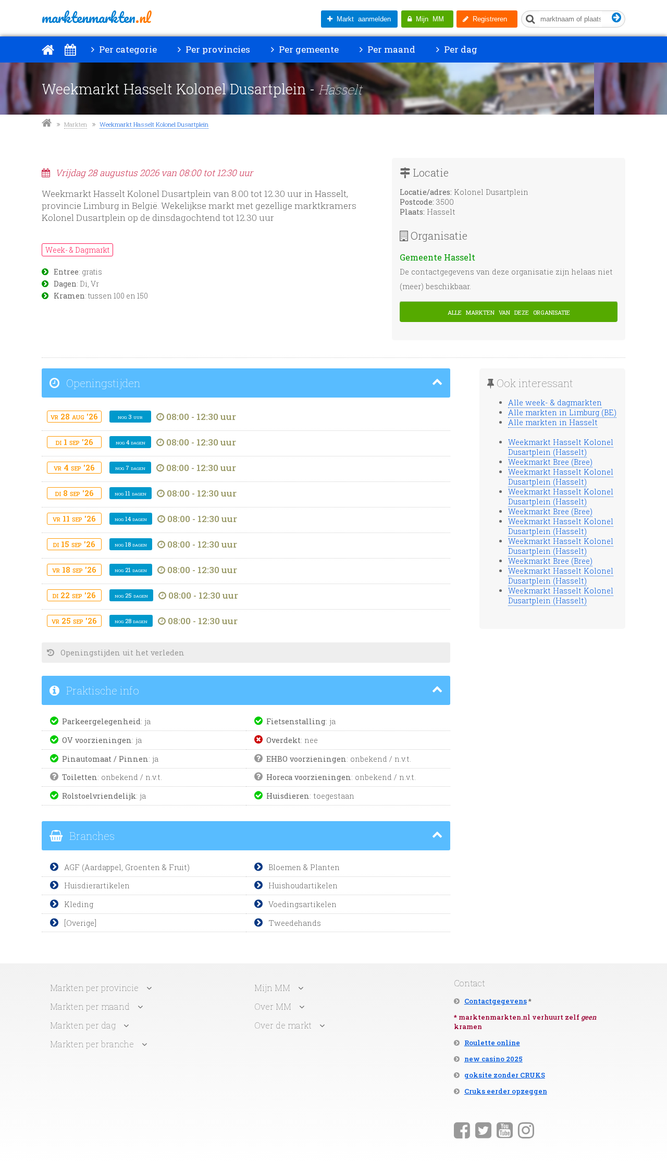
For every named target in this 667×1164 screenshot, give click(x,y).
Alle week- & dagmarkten (555, 402)
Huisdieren (288, 796)
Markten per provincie (94, 987)
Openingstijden (102, 383)
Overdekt (283, 740)
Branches (91, 836)
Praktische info (101, 690)
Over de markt (283, 1025)
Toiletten (79, 777)
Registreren (487, 19)
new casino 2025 (493, 1058)
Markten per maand (90, 1006)
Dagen (65, 284)
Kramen (69, 296)
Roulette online (492, 1042)
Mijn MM (428, 19)
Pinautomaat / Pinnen (105, 759)
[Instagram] (526, 1129)
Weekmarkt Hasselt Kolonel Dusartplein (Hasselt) (560, 447)
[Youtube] (505, 1129)
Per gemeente (308, 49)
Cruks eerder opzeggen (505, 1091)
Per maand (390, 49)
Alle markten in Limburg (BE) (562, 412)
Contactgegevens (495, 1001)
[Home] (47, 49)
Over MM (272, 1006)
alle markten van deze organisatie (509, 311)
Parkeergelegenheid (101, 721)
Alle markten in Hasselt (553, 422)
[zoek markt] (617, 18)
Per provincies (216, 49)
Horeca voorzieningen (308, 777)
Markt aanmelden (361, 19)
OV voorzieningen (97, 740)
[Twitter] (483, 1129)
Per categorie (127, 49)
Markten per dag (83, 1025)
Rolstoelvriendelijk (99, 796)
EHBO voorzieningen (306, 759)
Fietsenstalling (296, 721)
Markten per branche (92, 1043)
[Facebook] (462, 1129)
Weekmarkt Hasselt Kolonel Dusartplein (154, 124)
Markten (75, 124)
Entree (66, 272)
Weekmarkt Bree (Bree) (550, 462)
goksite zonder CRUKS (504, 1075)
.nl (96, 17)
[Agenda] (70, 49)
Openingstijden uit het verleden (121, 653)
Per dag (459, 49)
